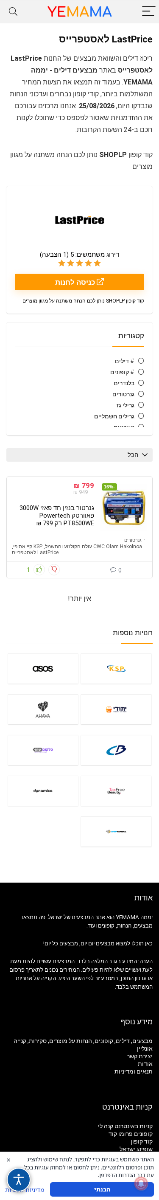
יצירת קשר (140, 1056)
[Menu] (149, 11)
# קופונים (122, 372)
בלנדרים (124, 383)
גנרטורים (123, 394)
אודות (145, 1063)
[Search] (13, 11)
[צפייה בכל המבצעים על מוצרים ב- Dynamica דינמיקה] (43, 791)
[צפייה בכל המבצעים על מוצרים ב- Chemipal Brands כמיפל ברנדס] (116, 750)
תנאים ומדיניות (133, 1071)
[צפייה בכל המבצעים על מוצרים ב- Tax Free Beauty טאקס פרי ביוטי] (116, 791)
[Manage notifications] (141, 1183)
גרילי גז (125, 405)
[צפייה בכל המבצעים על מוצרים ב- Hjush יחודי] (116, 709)
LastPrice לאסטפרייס (35, 552)
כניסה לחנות (76, 282)
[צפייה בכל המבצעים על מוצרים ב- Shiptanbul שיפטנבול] (116, 831)
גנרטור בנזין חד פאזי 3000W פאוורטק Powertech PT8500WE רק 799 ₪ (57, 515)
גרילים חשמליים (114, 416)
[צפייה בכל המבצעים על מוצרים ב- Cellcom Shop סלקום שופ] (43, 750)
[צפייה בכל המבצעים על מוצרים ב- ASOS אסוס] (43, 668)
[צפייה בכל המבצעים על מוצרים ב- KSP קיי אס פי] (116, 668)
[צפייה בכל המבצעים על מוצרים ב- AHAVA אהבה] (43, 709)
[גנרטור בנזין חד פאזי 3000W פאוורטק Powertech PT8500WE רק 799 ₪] (123, 507)
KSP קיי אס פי (27, 547)
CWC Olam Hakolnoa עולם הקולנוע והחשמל (93, 547)
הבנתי (102, 1189)
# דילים (124, 361)
